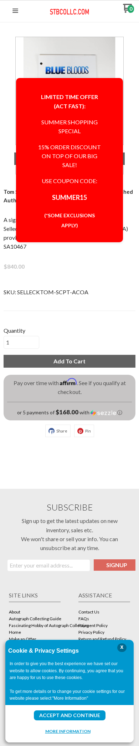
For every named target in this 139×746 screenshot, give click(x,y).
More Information (68, 731)
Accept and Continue (69, 715)
